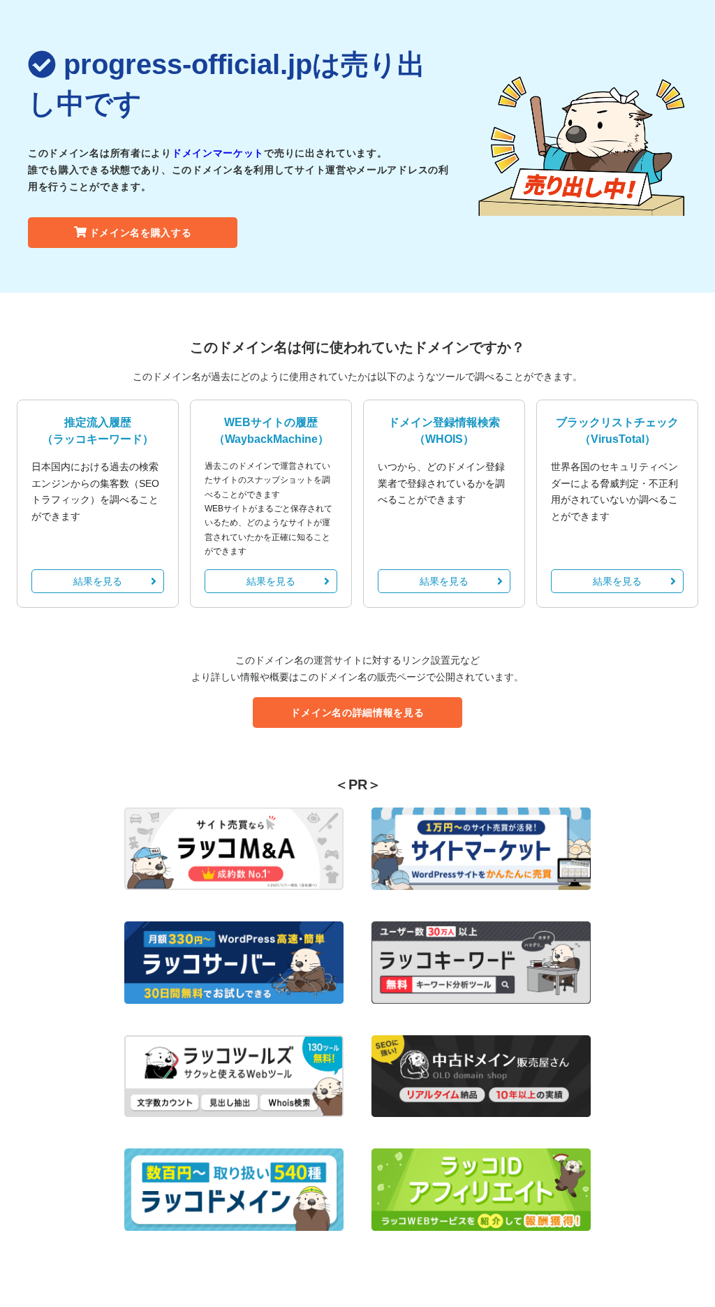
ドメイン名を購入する (140, 232)
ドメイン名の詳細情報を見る (357, 712)
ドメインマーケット (218, 153)
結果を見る (97, 581)
